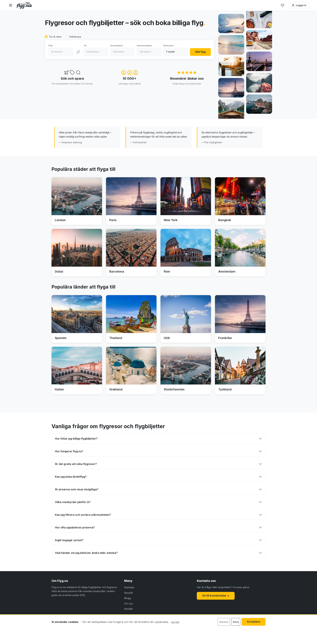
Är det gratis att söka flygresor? (76, 464)
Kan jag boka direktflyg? (71, 476)
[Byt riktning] (78, 52)
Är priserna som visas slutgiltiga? (76, 489)
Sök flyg (200, 51)
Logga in (301, 5)
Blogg (127, 598)
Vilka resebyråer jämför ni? (72, 502)
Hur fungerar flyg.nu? (69, 451)
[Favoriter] (282, 5)
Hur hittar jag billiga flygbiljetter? (76, 438)
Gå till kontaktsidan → (215, 595)
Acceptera (253, 621)
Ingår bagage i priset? (69, 540)
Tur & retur (55, 36)
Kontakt (128, 608)
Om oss (128, 603)
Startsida (129, 587)
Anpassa (223, 621)
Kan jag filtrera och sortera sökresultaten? (83, 514)
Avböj (236, 621)
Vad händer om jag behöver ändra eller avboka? (86, 552)
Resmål (128, 592)
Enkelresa (75, 36)
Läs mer (175, 622)
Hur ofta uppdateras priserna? (75, 527)
